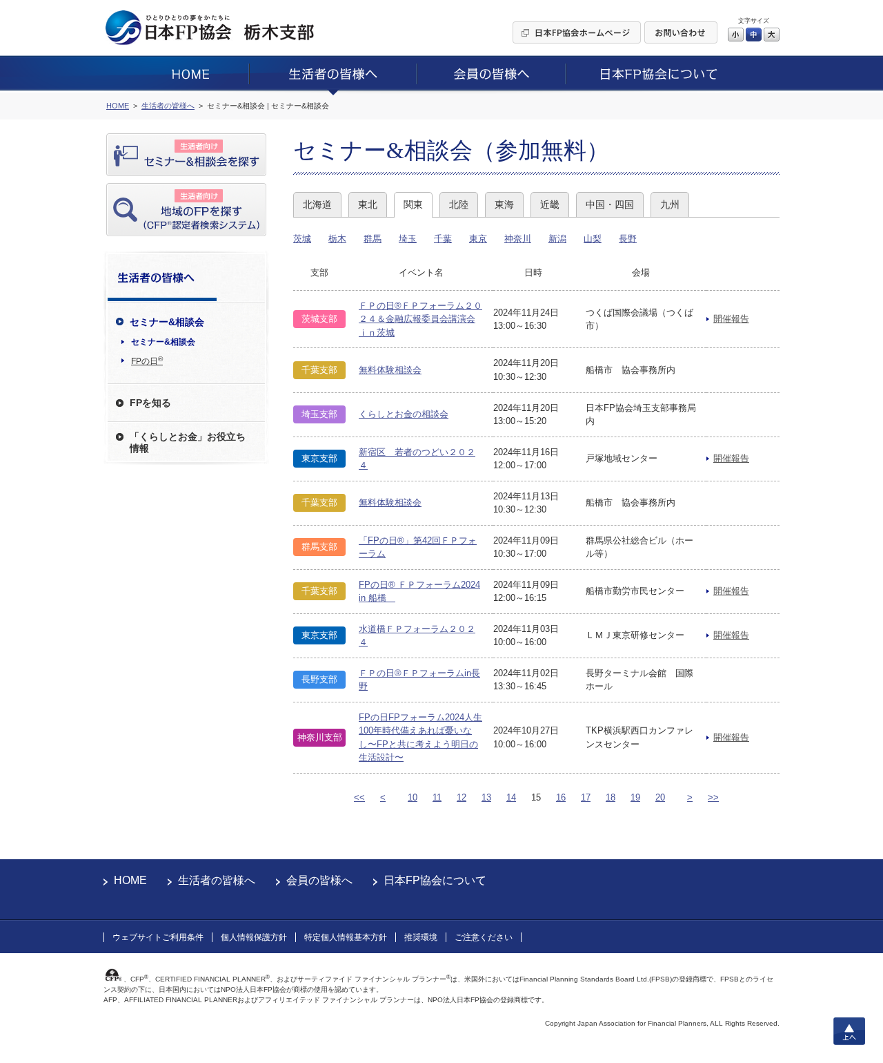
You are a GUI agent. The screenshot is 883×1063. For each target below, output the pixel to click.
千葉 (443, 238)
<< (359, 797)
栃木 (337, 238)
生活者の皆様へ (216, 880)
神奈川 (517, 238)
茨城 (302, 238)
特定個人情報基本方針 (345, 937)
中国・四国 (610, 204)
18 (610, 797)
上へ (849, 1031)
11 (437, 797)
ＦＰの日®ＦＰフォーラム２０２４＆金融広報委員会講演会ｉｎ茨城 (420, 319)
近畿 (549, 204)
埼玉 (408, 238)
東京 (478, 238)
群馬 (372, 238)
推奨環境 (420, 937)
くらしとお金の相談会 (403, 414)
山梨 (593, 238)
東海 (504, 204)
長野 (628, 238)
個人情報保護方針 (254, 937)
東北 (367, 204)
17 (586, 797)
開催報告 (731, 319)
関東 (413, 204)
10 (412, 797)
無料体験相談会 (390, 370)
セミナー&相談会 (163, 342)
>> (713, 797)
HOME (130, 880)
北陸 (458, 204)
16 (561, 797)
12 (461, 797)
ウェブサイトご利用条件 (158, 937)
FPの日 (147, 360)
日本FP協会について (435, 880)
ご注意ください (484, 937)
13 (486, 797)
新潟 (557, 238)
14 (511, 797)
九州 (669, 204)
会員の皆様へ (319, 880)
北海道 (317, 204)
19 (635, 797)
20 (660, 797)
